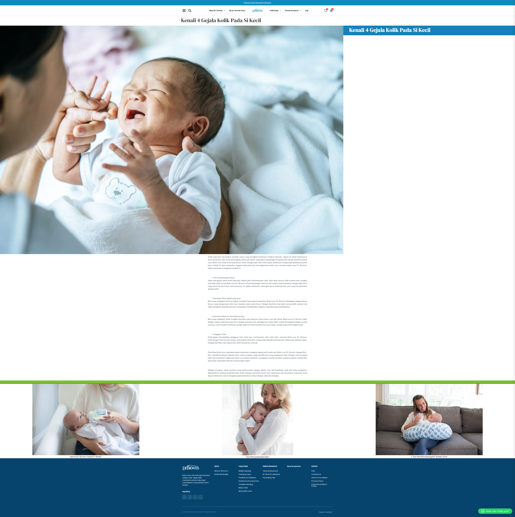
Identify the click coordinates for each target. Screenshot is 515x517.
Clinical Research (270, 471)
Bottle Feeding (245, 471)
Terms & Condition (319, 477)
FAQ (306, 10)
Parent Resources (292, 10)
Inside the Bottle (221, 474)
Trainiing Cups (245, 474)
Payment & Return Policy (319, 485)
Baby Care (243, 487)
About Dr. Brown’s (216, 10)
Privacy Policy (317, 481)
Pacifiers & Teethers (247, 477)
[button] (189, 10)
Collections (274, 10)
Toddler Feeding (246, 484)
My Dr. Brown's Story (294, 466)
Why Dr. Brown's (221, 471)
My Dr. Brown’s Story (237, 10)
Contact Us (316, 474)
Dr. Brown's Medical (271, 474)
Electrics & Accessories (249, 481)
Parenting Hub (269, 477)
